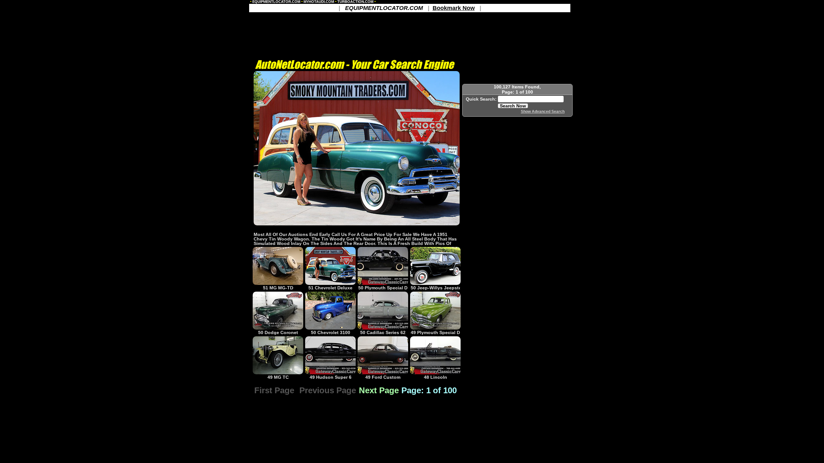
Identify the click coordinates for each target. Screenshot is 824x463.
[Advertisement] (356, 228)
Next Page (379, 390)
